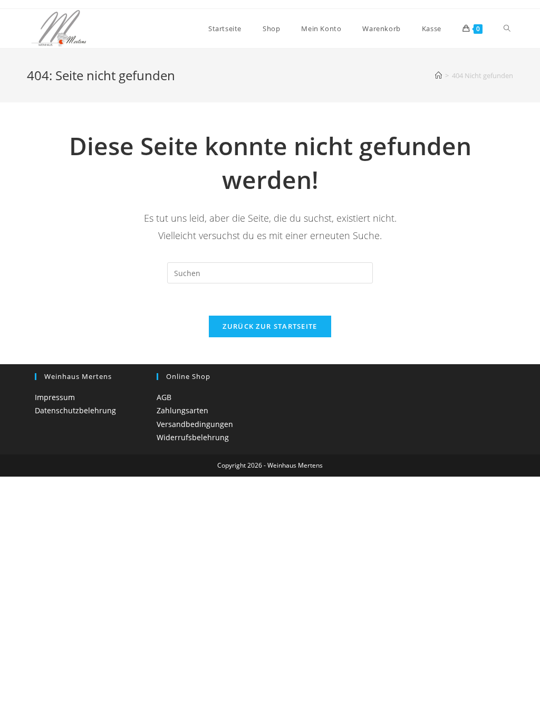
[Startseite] (438, 75)
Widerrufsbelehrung (193, 437)
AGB (164, 397)
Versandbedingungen (195, 424)
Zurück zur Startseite (270, 326)
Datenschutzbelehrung (75, 410)
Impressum (55, 397)
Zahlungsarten (182, 410)
